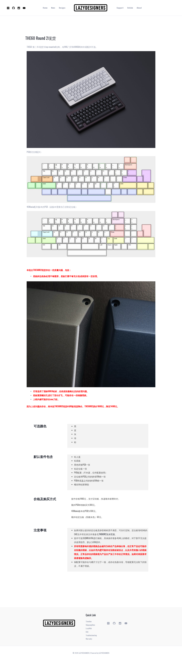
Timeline (89, 621)
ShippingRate (90, 624)
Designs (62, 8)
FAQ (87, 631)
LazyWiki (89, 628)
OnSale (130, 8)
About (139, 8)
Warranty (89, 638)
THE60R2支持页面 (107, 534)
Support (120, 8)
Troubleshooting (91, 635)
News (53, 8)
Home (45, 8)
